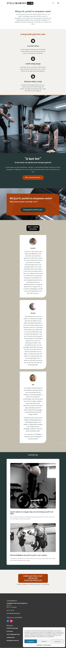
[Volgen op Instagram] (11, 621)
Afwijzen (44, 641)
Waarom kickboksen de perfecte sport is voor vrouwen (28, 555)
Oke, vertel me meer (32, 177)
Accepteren (30, 641)
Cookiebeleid (39, 645)
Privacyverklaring (47, 645)
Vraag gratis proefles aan (32, 210)
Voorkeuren (57, 641)
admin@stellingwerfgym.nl (13, 613)
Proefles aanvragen (12, 628)
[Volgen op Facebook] (8, 621)
